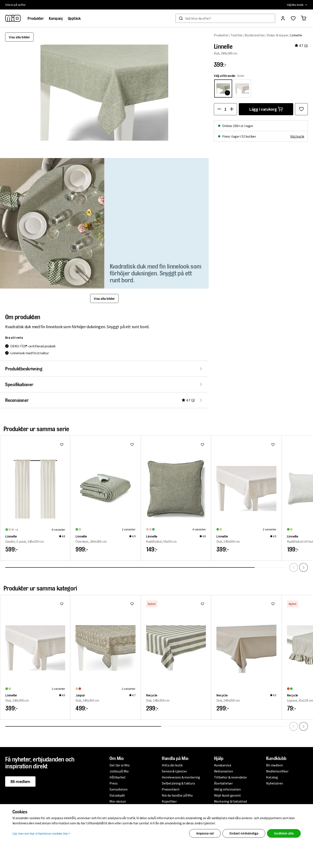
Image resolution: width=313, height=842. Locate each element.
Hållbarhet (117, 777)
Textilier (237, 35)
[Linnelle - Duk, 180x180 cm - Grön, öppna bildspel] (104, 92)
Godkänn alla (283, 833)
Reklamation (223, 771)
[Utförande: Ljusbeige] (242, 88)
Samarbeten (118, 789)
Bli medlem (20, 781)
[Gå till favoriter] (293, 18)
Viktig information (227, 789)
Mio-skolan (117, 801)
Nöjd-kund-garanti (227, 795)
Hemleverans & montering (181, 777)
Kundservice (222, 765)
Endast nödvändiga (244, 833)
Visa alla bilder (19, 37)
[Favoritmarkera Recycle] (202, 603)
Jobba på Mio (119, 771)
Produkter (221, 35)
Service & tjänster (174, 771)
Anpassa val (205, 833)
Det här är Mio (119, 765)
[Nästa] (303, 567)
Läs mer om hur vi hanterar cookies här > (41, 833)
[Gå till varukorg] (303, 18)
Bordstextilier (255, 35)
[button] (52, 223)
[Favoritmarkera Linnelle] (301, 109)
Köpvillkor (169, 801)
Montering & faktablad (230, 801)
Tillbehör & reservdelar (230, 777)
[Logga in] (283, 18)
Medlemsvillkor (277, 771)
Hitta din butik (172, 765)
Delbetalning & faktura (178, 783)
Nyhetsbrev (274, 783)
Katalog (272, 777)
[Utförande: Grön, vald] (223, 88)
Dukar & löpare (277, 35)
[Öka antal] (231, 109)
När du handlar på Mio (177, 795)
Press (113, 783)
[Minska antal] (219, 109)
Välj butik (297, 136)
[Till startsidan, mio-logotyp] (13, 18)
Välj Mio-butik (295, 5)
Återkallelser (223, 783)
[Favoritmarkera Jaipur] (132, 603)
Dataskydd (116, 795)
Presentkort (171, 789)
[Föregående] (293, 567)
